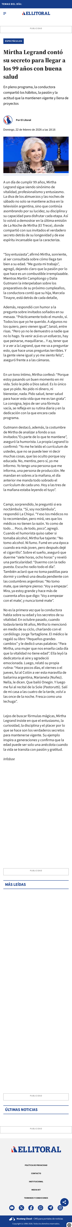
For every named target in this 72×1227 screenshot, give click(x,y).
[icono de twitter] (21, 1208)
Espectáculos (13, 41)
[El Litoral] (36, 13)
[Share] (64, 1202)
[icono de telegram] (50, 1208)
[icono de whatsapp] (40, 1208)
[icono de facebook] (31, 1208)
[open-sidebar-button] (5, 13)
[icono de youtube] (12, 1208)
